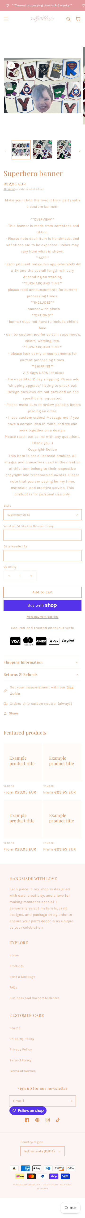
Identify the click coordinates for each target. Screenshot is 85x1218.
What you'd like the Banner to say (28, 526)
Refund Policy (20, 1060)
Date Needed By (15, 546)
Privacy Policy (20, 1049)
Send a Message (22, 977)
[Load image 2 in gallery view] (42, 149)
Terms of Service (22, 1071)
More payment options (43, 616)
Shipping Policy (21, 1039)
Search (15, 1028)
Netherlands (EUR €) (39, 1151)
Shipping (9, 189)
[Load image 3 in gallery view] (63, 149)
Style (7, 505)
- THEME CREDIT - (50, 1184)
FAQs (13, 987)
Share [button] (13, 713)
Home (14, 955)
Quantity (10, 566)
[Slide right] (76, 85)
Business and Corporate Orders (34, 998)
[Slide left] (8, 85)
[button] (6, 19)
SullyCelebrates (31, 1184)
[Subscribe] (70, 1101)
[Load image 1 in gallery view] (21, 149)
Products (16, 966)
